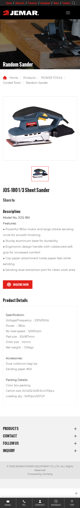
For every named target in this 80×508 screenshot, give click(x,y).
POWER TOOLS (52, 78)
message (56, 505)
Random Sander (37, 83)
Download (45, 3)
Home (9, 3)
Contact (66, 3)
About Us (19, 3)
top (72, 505)
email (8, 505)
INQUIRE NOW (21, 284)
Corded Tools (12, 83)
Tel (24, 505)
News (56, 3)
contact (40, 505)
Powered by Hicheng (40, 474)
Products (32, 3)
